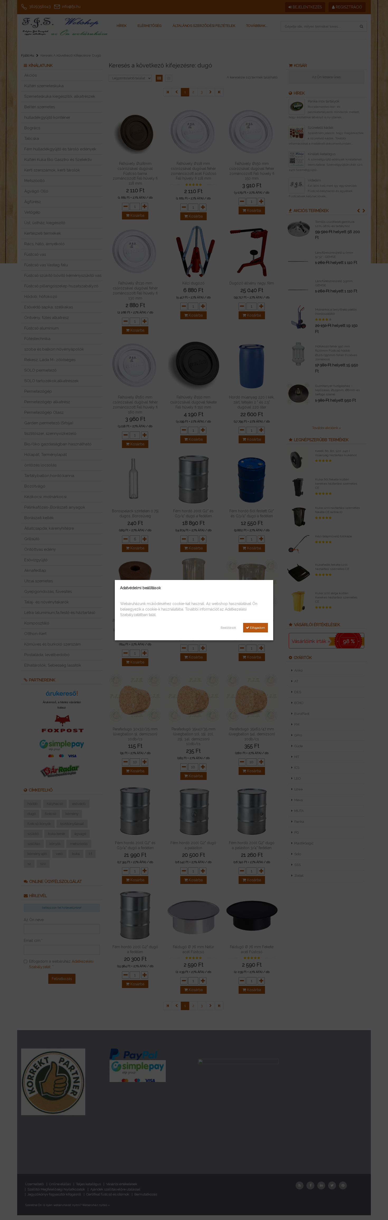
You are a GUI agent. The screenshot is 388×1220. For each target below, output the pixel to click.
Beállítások (228, 627)
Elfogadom (257, 627)
